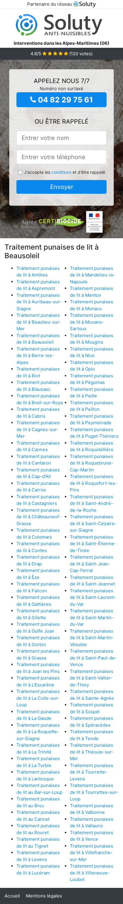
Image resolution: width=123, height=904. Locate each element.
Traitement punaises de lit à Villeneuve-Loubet (91, 872)
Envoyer (61, 186)
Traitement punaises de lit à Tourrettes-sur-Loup (94, 792)
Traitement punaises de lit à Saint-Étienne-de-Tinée (93, 543)
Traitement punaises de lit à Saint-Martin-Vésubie (92, 637)
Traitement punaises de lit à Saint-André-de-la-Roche (91, 503)
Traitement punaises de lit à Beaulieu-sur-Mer (38, 321)
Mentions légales (44, 896)
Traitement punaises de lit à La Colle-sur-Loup (38, 698)
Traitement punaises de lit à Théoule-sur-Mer (91, 751)
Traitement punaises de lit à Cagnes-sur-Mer (38, 429)
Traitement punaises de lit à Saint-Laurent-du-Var (93, 597)
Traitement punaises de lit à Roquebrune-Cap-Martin (91, 463)
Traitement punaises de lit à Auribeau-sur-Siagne (38, 301)
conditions (61, 172)
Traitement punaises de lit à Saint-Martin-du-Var (92, 617)
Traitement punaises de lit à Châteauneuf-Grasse (38, 516)
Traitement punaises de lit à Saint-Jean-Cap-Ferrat (91, 563)
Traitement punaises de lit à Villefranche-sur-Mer (91, 852)
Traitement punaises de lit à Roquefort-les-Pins (93, 483)
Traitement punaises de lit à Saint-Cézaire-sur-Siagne (93, 523)
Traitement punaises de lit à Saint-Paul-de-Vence (93, 657)
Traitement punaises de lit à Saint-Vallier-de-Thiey (91, 678)
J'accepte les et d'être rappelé (64, 172)
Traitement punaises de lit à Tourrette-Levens (91, 772)
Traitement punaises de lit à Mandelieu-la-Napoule (92, 275)
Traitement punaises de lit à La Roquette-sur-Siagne (38, 731)
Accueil (12, 896)
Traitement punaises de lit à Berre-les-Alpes (38, 355)
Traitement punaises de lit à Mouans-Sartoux (91, 321)
